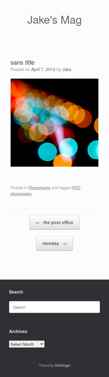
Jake (66, 69)
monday (54, 243)
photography (21, 193)
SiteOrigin (62, 365)
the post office (54, 222)
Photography (39, 187)
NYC (76, 187)
